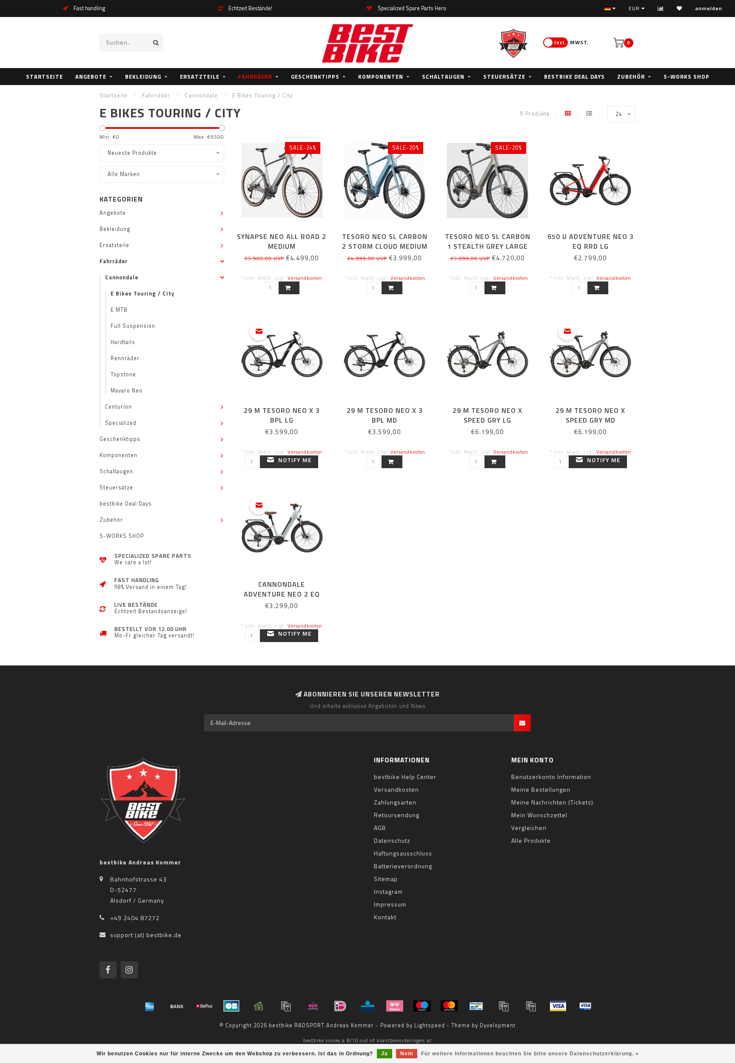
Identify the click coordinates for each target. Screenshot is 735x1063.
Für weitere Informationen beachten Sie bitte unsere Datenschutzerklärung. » (530, 1054)
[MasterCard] (449, 1006)
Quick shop (285, 234)
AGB (380, 827)
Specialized (121, 423)
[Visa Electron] (585, 1006)
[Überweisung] (177, 1006)
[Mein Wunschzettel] (679, 8)
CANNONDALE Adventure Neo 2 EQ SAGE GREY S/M (282, 594)
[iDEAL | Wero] (340, 1006)
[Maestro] (422, 1006)
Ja (384, 1054)
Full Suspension (133, 326)
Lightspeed (429, 1025)
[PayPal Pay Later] (530, 1006)
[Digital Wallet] (285, 1006)
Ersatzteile (199, 76)
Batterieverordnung (403, 865)
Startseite (44, 76)
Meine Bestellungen (540, 789)
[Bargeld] (258, 1006)
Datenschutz (392, 840)
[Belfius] (204, 1006)
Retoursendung (396, 814)
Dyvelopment (498, 1025)
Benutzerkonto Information (551, 776)
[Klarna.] (394, 1006)
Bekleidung (143, 76)
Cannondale (121, 277)
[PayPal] (503, 1006)
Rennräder (125, 358)
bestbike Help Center (405, 776)
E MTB (119, 310)
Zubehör (631, 76)
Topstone (123, 374)
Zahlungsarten (395, 802)
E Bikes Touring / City (142, 294)
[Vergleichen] (661, 8)
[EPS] (313, 1006)
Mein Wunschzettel (539, 814)
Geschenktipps (315, 76)
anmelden (708, 8)
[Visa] (558, 1006)
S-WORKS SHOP (686, 76)
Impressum (390, 904)
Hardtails (123, 342)
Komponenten (380, 76)
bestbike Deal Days (574, 76)
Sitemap (386, 878)
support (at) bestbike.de (146, 934)
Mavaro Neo (126, 391)
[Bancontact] (476, 1006)
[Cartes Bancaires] (231, 1006)
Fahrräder (255, 76)
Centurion (118, 407)
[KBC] (367, 1006)
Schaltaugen (443, 76)
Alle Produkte (531, 840)
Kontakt (385, 916)
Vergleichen (529, 827)
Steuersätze (504, 76)
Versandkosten (305, 277)
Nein (406, 1054)
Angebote (90, 76)
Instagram (388, 891)
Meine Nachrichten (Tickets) (552, 802)
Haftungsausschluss (403, 853)
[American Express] (149, 1006)
